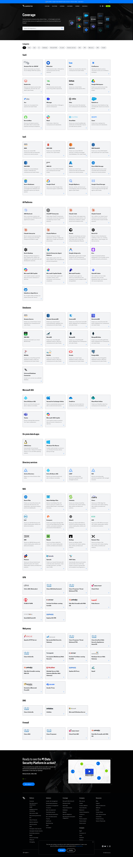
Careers (81, 803)
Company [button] (77, 6)
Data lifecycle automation (52, 814)
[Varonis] (27, 6)
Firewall (103, 47)
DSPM (30, 807)
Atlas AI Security (33, 819)
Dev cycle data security (51, 816)
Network (64, 812)
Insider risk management (52, 801)
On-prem (62, 47)
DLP (30, 817)
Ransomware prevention (51, 803)
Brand (80, 816)
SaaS (29, 47)
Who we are (82, 801)
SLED (47, 825)
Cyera (80, 835)
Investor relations (83, 805)
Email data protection (34, 833)
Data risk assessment (51, 810)
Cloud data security (50, 812)
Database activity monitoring (33, 810)
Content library (99, 812)
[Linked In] (102, 846)
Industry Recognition (84, 812)
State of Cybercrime (100, 805)
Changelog (32, 842)
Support (98, 803)
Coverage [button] (62, 6)
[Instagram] (109, 846)
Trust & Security (83, 807)
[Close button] (109, 2)
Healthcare (48, 821)
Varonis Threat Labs (100, 821)
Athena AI (31, 839)
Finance (48, 818)
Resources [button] (84, 6)
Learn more (80, 1)
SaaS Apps (65, 805)
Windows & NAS (66, 803)
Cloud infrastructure (67, 807)
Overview (31, 801)
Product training (99, 818)
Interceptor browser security (36, 830)
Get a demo (28, 784)
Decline (71, 850)
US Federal (48, 827)
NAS (80, 47)
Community (98, 816)
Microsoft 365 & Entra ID (68, 801)
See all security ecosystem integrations (69, 817)
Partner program (83, 818)
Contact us (81, 814)
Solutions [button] (54, 6)
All (24, 47)
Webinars (98, 807)
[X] (107, 846)
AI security (48, 807)
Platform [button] (47, 6)
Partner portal (82, 823)
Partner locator (82, 821)
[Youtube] (105, 846)
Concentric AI (82, 833)
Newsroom (81, 810)
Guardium (81, 837)
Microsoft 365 (53, 47)
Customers (70, 6)
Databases (44, 47)
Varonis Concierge (33, 837)
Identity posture (33, 824)
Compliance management (52, 805)
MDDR (30, 835)
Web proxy (91, 47)
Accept (62, 850)
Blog (97, 801)
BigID (80, 830)
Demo (108, 6)
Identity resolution (33, 822)
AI (38, 47)
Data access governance (35, 815)
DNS (98, 47)
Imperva (81, 839)
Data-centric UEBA (33, 813)
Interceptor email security (35, 828)
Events (97, 810)
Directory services (71, 47)
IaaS (34, 47)
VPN (85, 47)
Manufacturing (49, 823)
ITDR (30, 826)
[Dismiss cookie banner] (92, 842)
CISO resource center (101, 814)
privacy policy (79, 846)
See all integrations (67, 814)
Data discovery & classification (33, 804)
